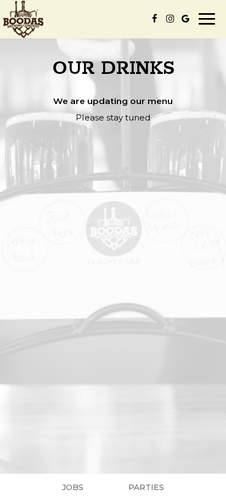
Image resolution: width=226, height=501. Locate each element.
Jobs (72, 487)
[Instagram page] (170, 18)
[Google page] (185, 18)
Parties (146, 487)
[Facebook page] (154, 18)
